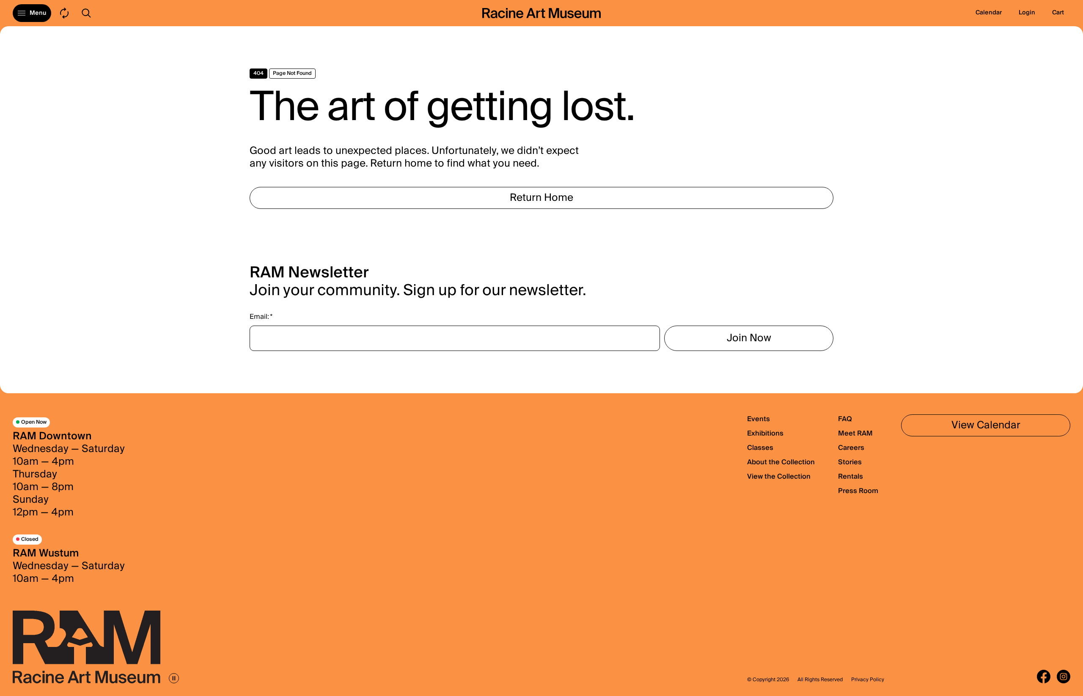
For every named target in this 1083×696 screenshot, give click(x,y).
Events (758, 419)
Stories (850, 462)
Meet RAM (855, 433)
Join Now (749, 338)
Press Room (858, 491)
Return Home (541, 197)
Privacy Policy (867, 680)
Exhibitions (765, 433)
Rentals (850, 476)
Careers (851, 448)
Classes (760, 448)
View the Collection (779, 476)
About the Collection (781, 462)
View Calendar (985, 425)
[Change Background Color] (64, 13)
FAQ (845, 419)
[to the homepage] (541, 13)
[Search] (86, 13)
